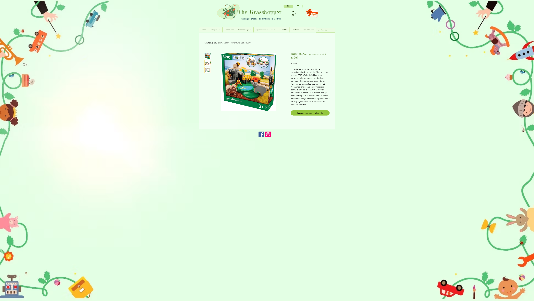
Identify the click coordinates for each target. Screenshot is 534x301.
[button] (293, 14)
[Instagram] (268, 134)
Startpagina (210, 42)
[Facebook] (261, 134)
